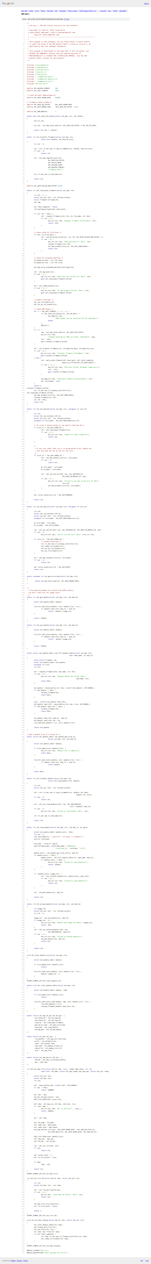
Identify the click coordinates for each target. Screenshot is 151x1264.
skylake (122, 10)
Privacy (19, 1261)
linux (43, 10)
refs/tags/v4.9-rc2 (87, 10)
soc (109, 10)
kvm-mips (72, 10)
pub (31, 10)
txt (141, 1261)
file (66, 19)
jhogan (62, 10)
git (56, 10)
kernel (24, 10)
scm (37, 10)
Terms (25, 1261)
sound (103, 10)
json (147, 1261)
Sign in (146, 3)
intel (115, 10)
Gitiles (13, 1261)
